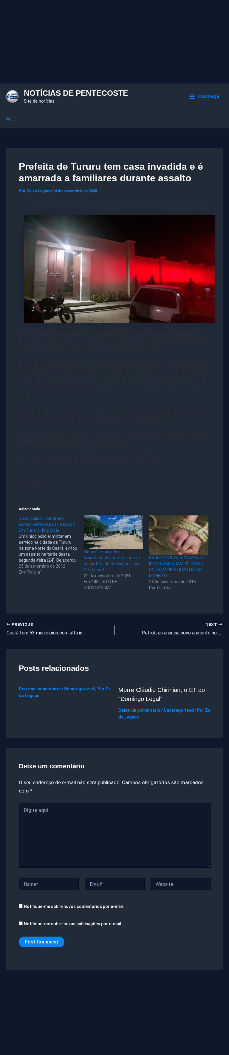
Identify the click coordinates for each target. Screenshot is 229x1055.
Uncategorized (79, 688)
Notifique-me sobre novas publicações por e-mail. (73, 923)
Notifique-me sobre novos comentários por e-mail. (74, 906)
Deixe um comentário (40, 688)
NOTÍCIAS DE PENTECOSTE (76, 93)
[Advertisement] (114, 42)
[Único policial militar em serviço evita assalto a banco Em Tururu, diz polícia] (51, 545)
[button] (8, 119)
